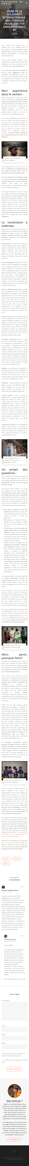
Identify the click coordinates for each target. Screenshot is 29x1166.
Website (4, 1043)
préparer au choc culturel (15, 333)
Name (4, 1026)
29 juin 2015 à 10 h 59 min (9, 941)
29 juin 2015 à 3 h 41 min (7, 892)
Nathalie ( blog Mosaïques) (10, 890)
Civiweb (22, 358)
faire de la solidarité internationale (11, 842)
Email (3, 1034)
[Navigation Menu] (26, 3)
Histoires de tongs (12, 3)
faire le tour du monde (19, 166)
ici (26, 432)
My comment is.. (6, 1000)
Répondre (22, 886)
